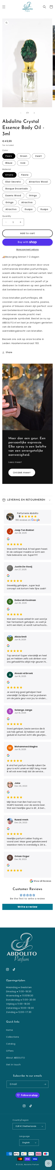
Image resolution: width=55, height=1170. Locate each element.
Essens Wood (13, 195)
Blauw (9, 162)
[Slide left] (20, 113)
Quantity (6, 216)
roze (23, 162)
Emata (9, 174)
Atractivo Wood (38, 181)
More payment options (27, 249)
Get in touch (13, 1064)
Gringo (33, 195)
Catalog (10, 1043)
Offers (10, 1050)
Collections (12, 1036)
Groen (23, 156)
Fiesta (24, 174)
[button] (3, 7)
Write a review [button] (27, 907)
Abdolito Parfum (31, 1164)
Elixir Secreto (13, 181)
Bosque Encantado (17, 188)
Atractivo (11, 209)
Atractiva (27, 202)
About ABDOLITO (15, 1057)
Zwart (38, 156)
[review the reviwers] (8, 539)
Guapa (29, 209)
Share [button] (9, 352)
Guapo (44, 209)
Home (9, 1030)
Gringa (9, 202)
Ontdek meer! (22, 472)
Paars (9, 156)
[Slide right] (34, 113)
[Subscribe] (45, 1084)
